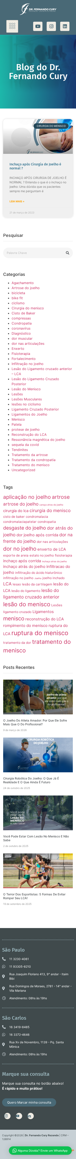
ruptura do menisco (39, 633)
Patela (17, 424)
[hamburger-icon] (12, 26)
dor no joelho (19, 548)
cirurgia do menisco (50, 510)
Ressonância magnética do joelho (38, 439)
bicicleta (18, 293)
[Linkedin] (64, 26)
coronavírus (21, 328)
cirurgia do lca (15, 510)
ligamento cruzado (17, 612)
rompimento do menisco (25, 625)
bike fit (17, 298)
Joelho (37, 578)
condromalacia (37, 517)
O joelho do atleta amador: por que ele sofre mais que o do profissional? (35, 722)
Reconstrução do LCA (29, 434)
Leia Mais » (17, 201)
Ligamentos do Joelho (29, 414)
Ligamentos (43, 611)
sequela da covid (25, 445)
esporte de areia (15, 555)
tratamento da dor (17, 643)
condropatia (47, 522)
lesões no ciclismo (26, 404)
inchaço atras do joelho (54, 561)
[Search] (67, 253)
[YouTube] (19, 1116)
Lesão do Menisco (26, 389)
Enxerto (18, 348)
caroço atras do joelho (51, 504)
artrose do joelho (20, 504)
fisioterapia (63, 555)
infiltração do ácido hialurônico (38, 573)
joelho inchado (53, 578)
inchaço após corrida (22, 560)
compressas (21, 318)
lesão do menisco (26, 604)
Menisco (18, 419)
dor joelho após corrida (37, 535)
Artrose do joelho (26, 288)
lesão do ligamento (25, 591)
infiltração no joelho (18, 578)
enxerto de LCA (51, 549)
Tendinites (20, 450)
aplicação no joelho (27, 497)
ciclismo (18, 303)
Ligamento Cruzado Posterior (35, 409)
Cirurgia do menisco (28, 308)
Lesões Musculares (27, 399)
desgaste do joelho (24, 528)
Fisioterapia (21, 353)
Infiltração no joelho (27, 364)
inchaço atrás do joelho (24, 566)
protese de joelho (26, 429)
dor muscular (22, 338)
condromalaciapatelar (20, 522)
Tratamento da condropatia (34, 460)
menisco (13, 618)
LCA (7, 583)
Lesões (17, 394)
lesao (17, 584)
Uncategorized (23, 470)
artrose (61, 497)
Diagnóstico (21, 333)
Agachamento (23, 283)
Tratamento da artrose (30, 455)
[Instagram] (51, 26)
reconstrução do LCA (44, 619)
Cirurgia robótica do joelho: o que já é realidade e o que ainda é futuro (31, 780)
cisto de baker (14, 517)
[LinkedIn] (30, 1116)
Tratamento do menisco (31, 465)
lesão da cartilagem (37, 584)
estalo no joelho (42, 555)
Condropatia (22, 323)
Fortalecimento (24, 359)
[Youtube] (37, 26)
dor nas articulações (28, 343)
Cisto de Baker (23, 313)
